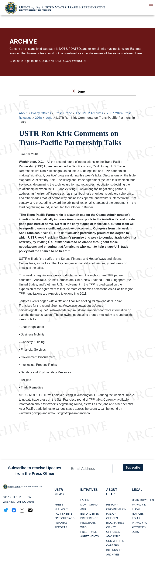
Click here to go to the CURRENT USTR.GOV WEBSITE (47, 60)
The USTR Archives (89, 113)
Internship (114, 549)
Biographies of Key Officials (115, 527)
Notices (138, 513)
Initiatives (89, 489)
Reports (60, 527)
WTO (83, 527)
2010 (38, 117)
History (112, 504)
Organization (116, 509)
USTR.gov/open (143, 500)
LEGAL (137, 489)
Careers (112, 545)
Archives (112, 554)
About (23, 113)
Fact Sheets (63, 513)
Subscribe (133, 467)
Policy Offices (41, 113)
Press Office (63, 113)
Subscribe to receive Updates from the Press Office (34, 471)
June (49, 117)
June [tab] (81, 91)
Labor (84, 500)
